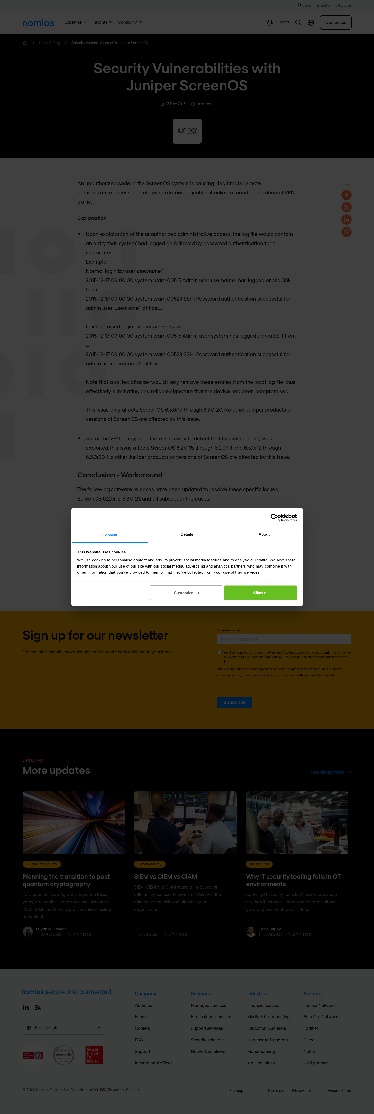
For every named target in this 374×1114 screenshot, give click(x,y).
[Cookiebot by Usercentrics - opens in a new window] (274, 517)
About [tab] (264, 534)
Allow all (260, 592)
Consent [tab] (110, 535)
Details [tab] (187, 534)
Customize (183, 592)
